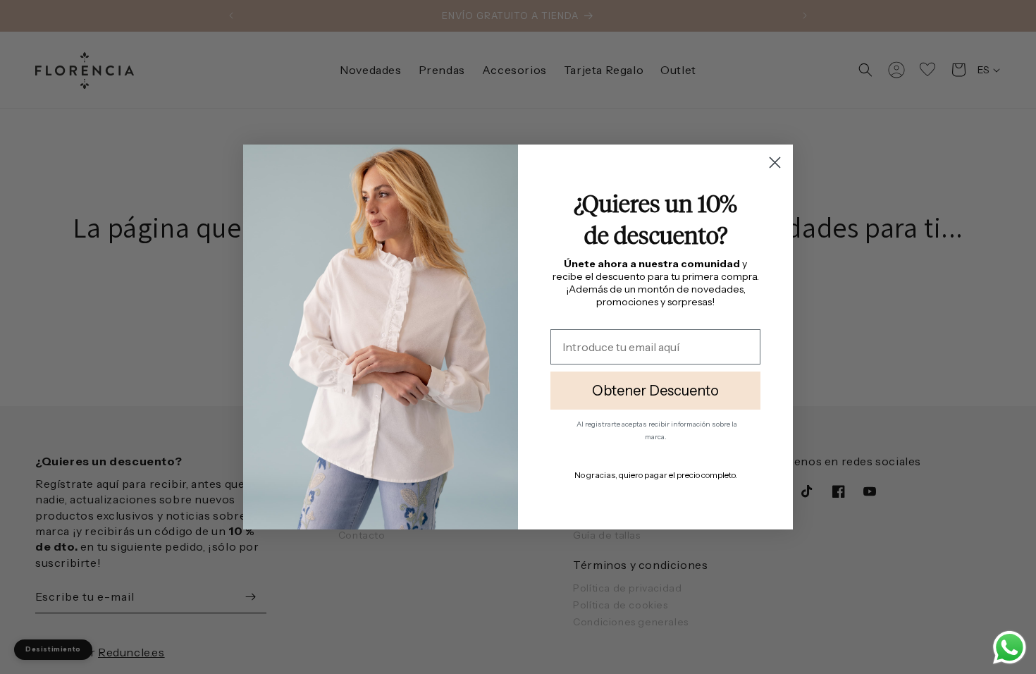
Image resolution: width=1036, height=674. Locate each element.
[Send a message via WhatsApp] (1009, 647)
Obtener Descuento (655, 390)
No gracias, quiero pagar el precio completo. (655, 475)
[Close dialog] (775, 162)
